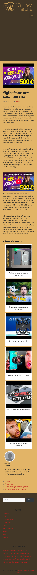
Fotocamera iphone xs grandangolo (15, 562)
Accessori (6, 514)
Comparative (7, 522)
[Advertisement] (18, 39)
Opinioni (7, 481)
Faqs (4, 525)
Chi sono (26, 570)
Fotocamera (9, 484)
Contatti (20, 570)
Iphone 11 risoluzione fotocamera (16, 489)
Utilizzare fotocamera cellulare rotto (15, 550)
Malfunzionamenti (9, 528)
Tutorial (5, 537)
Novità (5, 531)
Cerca (30, 500)
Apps (4, 517)
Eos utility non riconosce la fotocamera (16, 553)
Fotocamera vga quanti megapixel (16, 487)
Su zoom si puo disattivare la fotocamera (17, 556)
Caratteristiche (8, 519)
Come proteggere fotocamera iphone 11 (16, 559)
